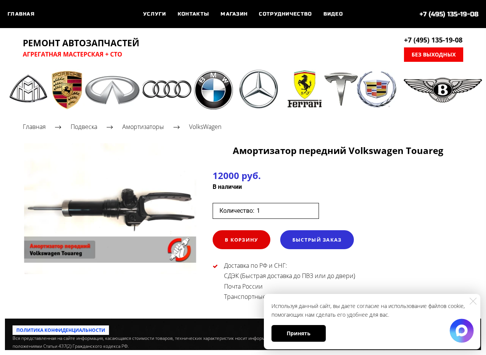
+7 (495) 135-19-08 (449, 14)
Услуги (154, 14)
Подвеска (84, 127)
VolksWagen (205, 127)
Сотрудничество (285, 14)
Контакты (193, 14)
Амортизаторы (143, 127)
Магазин (234, 14)
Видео (333, 14)
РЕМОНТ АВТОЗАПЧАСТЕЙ (81, 43)
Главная (21, 14)
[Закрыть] (473, 301)
